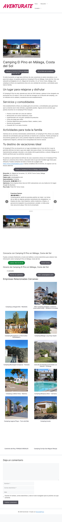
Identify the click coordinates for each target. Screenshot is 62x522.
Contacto (37, 8)
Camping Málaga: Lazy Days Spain (46, 336)
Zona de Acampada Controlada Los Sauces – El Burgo (45, 365)
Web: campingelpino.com (45, 275)
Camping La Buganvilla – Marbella (16, 307)
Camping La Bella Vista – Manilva (16, 393)
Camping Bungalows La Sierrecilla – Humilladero (16, 336)
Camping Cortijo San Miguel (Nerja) (45, 448)
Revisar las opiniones (16, 275)
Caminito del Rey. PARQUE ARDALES (16, 448)
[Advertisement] (31, 28)
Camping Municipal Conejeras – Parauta (16, 364)
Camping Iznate (45, 421)
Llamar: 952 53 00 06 (16, 263)
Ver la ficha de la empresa (45, 71)
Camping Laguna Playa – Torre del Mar (16, 421)
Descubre (43, 3)
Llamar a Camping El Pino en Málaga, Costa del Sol (17, 72)
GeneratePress (40, 512)
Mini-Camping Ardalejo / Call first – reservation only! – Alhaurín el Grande (45, 307)
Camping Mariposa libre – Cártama (45, 393)
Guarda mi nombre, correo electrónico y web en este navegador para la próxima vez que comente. (32, 496)
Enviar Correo (45, 263)
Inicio (36, 3)
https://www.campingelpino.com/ (13, 163)
